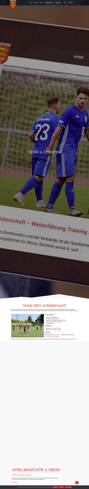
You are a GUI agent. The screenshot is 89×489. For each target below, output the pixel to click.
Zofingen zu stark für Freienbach (21, 475)
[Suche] (76, 482)
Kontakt (71, 2)
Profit (64, 2)
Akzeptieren (55, 487)
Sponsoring (58, 2)
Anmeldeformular (57, 334)
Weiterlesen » (15, 482)
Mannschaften (48, 2)
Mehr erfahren (68, 487)
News (36, 2)
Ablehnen (62, 487)
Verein (41, 2)
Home (31, 2)
